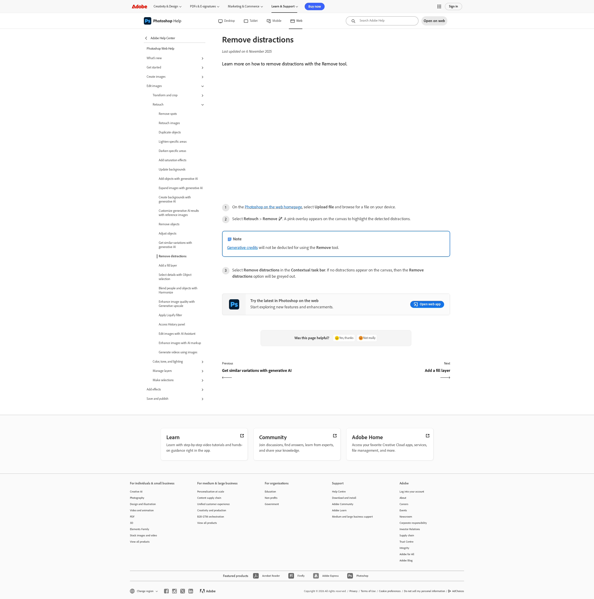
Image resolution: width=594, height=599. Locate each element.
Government (272, 504)
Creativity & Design (166, 6)
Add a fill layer (168, 265)
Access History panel (172, 324)
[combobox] (382, 21)
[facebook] (166, 591)
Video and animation (142, 510)
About (403, 497)
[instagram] (174, 591)
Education (270, 491)
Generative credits (242, 247)
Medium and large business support (352, 516)
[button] (439, 6)
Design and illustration (143, 504)
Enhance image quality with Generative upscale (177, 304)
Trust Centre (406, 541)
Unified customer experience (213, 504)
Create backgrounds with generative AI (175, 199)
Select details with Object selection (175, 277)
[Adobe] (139, 6)
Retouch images (169, 123)
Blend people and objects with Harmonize (178, 290)
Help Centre (339, 491)
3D (131, 523)
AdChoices (458, 591)
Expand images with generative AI (181, 188)
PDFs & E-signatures (203, 6)
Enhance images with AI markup (180, 343)
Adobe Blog (406, 560)
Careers (404, 504)
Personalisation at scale (210, 491)
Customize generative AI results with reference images (179, 213)
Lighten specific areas (173, 142)
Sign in (453, 6)
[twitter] (182, 591)
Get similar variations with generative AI (175, 245)
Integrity (404, 548)
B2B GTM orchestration (210, 516)
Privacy (353, 591)
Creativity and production (211, 510)
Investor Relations (410, 529)
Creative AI (136, 491)
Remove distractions (173, 256)
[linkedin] (190, 591)
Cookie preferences (390, 591)
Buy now (314, 6)
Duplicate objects (170, 132)
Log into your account (412, 491)
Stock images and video (143, 535)
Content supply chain (209, 497)
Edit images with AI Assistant (177, 334)
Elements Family (139, 529)
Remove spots (168, 114)
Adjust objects (167, 233)
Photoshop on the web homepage (273, 206)
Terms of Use (368, 591)
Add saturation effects (172, 160)
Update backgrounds (172, 169)
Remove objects (169, 224)
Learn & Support (282, 6)
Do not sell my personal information (424, 591)
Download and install (344, 497)
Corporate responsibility (413, 523)
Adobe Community (342, 504)
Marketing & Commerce (243, 6)
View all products (140, 541)
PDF (132, 516)
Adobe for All (407, 554)
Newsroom (406, 516)
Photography (137, 497)
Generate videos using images (178, 352)
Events (403, 510)
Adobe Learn (339, 510)
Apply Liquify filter (170, 315)
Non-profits (271, 497)
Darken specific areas (172, 151)
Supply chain (407, 535)
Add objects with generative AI (178, 179)
